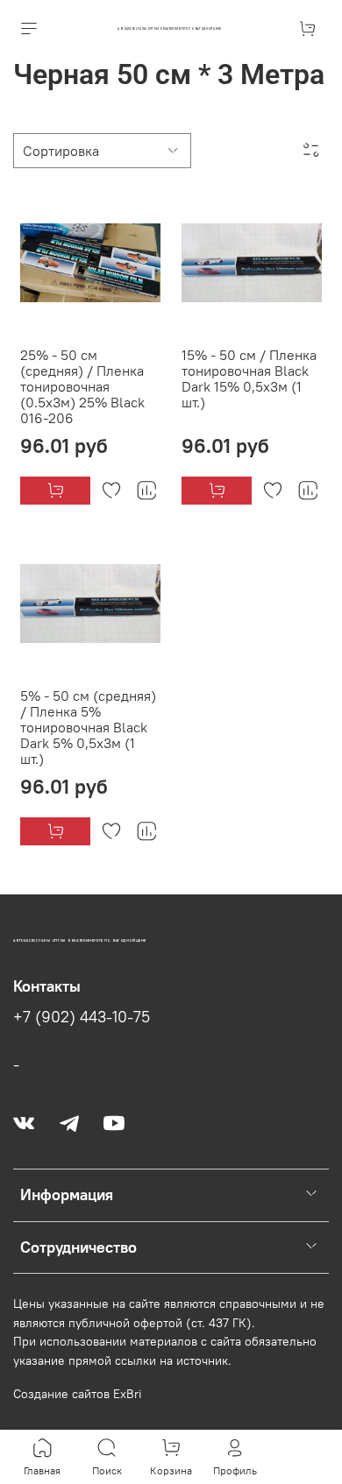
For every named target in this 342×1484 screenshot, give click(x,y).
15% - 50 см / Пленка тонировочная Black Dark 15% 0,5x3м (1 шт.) (249, 378)
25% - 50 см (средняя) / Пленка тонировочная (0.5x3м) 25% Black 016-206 (82, 386)
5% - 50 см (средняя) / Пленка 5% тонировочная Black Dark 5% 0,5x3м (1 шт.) (88, 727)
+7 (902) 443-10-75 (81, 1017)
